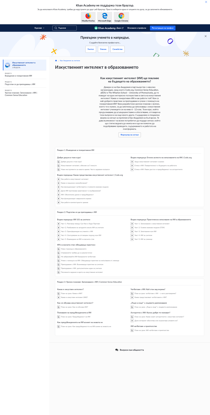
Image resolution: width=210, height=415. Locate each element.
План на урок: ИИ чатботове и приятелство (152, 330)
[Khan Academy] (105, 28)
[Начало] (56, 61)
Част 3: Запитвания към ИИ (145, 231)
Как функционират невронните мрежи (76, 198)
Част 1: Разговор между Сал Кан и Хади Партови (80, 224)
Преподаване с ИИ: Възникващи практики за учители (82, 264)
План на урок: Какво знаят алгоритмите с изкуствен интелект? (159, 317)
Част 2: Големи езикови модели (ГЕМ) (150, 227)
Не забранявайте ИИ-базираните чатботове (78, 257)
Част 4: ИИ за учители (143, 235)
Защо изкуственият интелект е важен (149, 162)
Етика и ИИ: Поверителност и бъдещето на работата (156, 165)
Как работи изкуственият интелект (74, 179)
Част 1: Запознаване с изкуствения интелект (152, 224)
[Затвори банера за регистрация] (205, 36)
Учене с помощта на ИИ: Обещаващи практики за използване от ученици (90, 260)
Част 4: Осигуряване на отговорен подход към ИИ (81, 235)
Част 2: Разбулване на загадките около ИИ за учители (82, 227)
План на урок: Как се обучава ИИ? (74, 307)
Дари (118, 28)
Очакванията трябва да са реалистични (76, 253)
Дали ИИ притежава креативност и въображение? (81, 191)
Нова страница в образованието (73, 249)
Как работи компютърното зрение (74, 202)
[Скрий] (206, 2)
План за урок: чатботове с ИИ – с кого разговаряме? (155, 293)
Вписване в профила (136, 28)
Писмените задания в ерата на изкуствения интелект (82, 272)
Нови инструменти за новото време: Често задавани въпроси (85, 169)
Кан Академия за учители (70, 61)
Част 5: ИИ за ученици (143, 239)
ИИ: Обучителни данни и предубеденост (77, 195)
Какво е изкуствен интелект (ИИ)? (74, 297)
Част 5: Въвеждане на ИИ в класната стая (77, 239)
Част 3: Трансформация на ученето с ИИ (77, 231)
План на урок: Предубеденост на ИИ (75, 317)
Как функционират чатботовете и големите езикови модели (85, 187)
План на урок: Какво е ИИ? (71, 293)
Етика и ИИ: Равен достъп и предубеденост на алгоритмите (158, 169)
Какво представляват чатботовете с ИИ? (151, 297)
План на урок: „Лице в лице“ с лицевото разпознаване (156, 307)
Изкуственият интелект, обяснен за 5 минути (79, 165)
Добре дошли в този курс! (71, 162)
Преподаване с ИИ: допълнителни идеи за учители (81, 268)
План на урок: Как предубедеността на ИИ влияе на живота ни (86, 326)
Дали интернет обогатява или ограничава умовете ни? (156, 321)
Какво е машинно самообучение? (74, 183)
